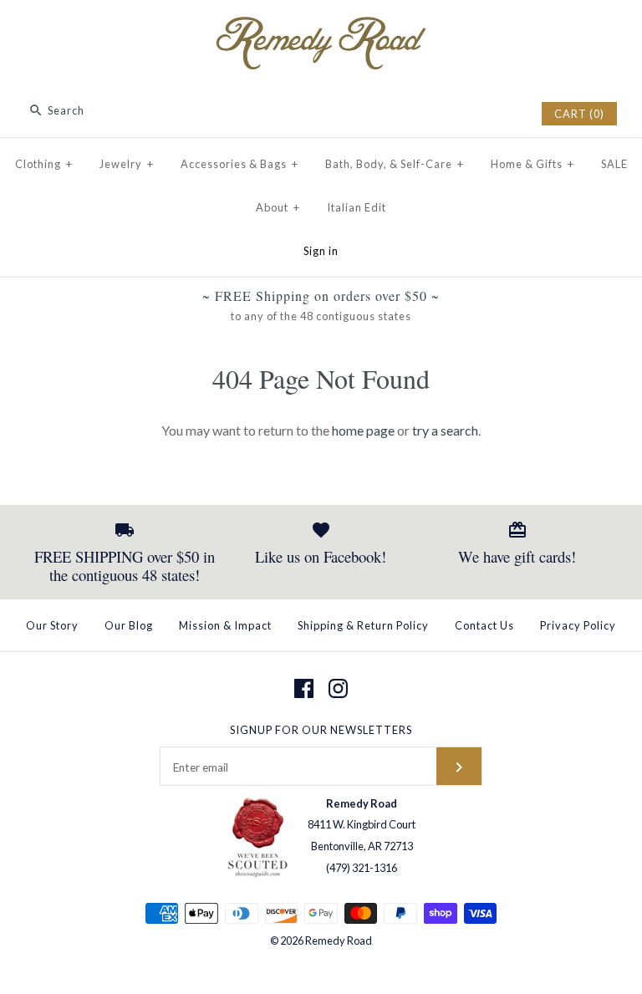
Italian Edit (356, 207)
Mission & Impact (225, 625)
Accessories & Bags (239, 164)
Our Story (52, 625)
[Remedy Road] (321, 27)
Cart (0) (579, 113)
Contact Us (484, 625)
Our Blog (128, 625)
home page (363, 430)
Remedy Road (338, 940)
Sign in (321, 250)
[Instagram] (338, 688)
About (278, 207)
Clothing (44, 164)
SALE (614, 164)
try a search (445, 430)
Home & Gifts (532, 164)
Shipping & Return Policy (363, 625)
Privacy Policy (578, 625)
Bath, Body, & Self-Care (394, 164)
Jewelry (126, 164)
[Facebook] (303, 688)
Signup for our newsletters (321, 730)
